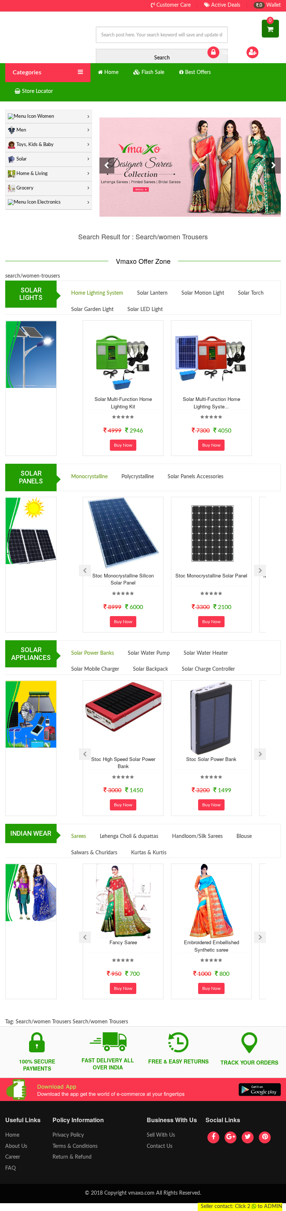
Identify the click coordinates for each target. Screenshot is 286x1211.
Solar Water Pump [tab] (149, 653)
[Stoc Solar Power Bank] (211, 718)
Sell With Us (161, 1135)
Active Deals (225, 5)
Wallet (269, 5)
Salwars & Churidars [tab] (94, 852)
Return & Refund (72, 1157)
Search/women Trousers (43, 1021)
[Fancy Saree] (123, 901)
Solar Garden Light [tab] (92, 309)
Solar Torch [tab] (251, 293)
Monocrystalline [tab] (89, 476)
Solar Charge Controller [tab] (208, 669)
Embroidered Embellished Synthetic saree (211, 946)
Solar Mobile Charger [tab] (95, 669)
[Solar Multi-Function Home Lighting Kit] (123, 358)
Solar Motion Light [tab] (202, 293)
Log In (227, 52)
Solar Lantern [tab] (152, 293)
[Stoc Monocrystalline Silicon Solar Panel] (123, 534)
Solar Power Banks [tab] (92, 653)
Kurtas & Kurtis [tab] (148, 852)
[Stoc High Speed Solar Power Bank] (123, 707)
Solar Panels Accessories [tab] (195, 476)
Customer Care (173, 5)
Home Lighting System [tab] (97, 293)
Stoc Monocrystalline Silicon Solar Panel (123, 579)
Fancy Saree (123, 942)
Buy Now (123, 445)
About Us (16, 1146)
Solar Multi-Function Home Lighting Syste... (211, 402)
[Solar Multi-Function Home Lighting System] (211, 358)
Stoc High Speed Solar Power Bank (123, 762)
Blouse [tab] (244, 836)
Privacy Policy (68, 1135)
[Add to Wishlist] (113, 389)
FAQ (10, 1168)
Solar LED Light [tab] (145, 309)
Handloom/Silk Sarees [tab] (197, 836)
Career (12, 1157)
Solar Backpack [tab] (150, 669)
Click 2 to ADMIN (258, 1206)
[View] (133, 389)
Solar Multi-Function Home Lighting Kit (123, 402)
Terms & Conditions (75, 1146)
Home (12, 1135)
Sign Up (269, 52)
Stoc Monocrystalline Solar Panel (211, 575)
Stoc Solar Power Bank (211, 758)
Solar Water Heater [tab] (206, 653)
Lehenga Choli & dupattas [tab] (129, 836)
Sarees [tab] (78, 836)
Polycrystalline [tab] (137, 476)
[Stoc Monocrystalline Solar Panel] (211, 534)
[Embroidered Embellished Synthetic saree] (211, 901)
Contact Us (159, 1146)
